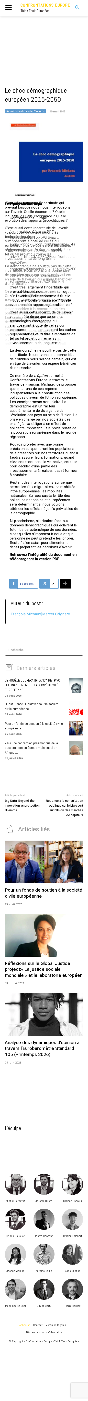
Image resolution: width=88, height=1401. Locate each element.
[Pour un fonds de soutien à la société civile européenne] (76, 728)
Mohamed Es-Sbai (15, 1306)
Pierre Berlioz (72, 1306)
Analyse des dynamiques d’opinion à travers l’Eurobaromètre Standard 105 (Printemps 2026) (42, 1048)
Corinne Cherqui (72, 1201)
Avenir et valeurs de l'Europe (25, 111)
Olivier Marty (44, 1306)
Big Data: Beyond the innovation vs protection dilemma (22, 805)
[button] (75, 8)
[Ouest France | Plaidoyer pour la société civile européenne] (76, 708)
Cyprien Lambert (72, 1236)
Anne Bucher (72, 1271)
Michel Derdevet (15, 1201)
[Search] (78, 650)
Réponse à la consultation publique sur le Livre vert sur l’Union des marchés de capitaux (64, 807)
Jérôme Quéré (43, 1201)
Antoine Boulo (44, 1271)
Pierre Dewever (44, 1236)
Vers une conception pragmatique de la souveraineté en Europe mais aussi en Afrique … (31, 748)
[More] (65, 584)
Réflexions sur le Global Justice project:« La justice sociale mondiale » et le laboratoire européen (43, 969)
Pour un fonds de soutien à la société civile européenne (43, 893)
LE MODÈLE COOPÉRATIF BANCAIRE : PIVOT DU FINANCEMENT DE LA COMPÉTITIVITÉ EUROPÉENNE (33, 685)
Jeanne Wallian (15, 1271)
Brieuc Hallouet (15, 1236)
